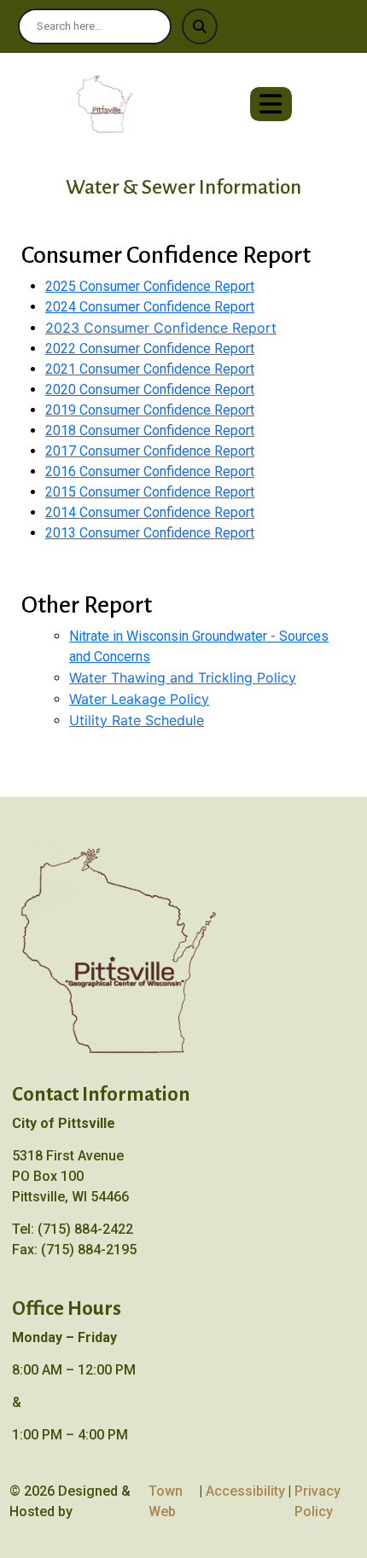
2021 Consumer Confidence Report (149, 369)
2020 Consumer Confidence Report (149, 389)
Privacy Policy (317, 1501)
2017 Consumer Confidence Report (149, 451)
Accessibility (245, 1491)
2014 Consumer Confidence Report (149, 512)
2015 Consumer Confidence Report (149, 492)
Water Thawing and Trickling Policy (182, 677)
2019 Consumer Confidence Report (149, 410)
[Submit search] (200, 26)
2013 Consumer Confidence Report (149, 533)
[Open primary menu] (271, 104)
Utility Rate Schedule (136, 720)
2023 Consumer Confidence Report (161, 327)
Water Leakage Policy (139, 698)
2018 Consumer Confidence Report (149, 430)
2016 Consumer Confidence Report (149, 471)
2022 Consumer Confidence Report (149, 348)
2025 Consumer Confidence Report (149, 286)
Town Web (166, 1501)
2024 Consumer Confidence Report (149, 307)
